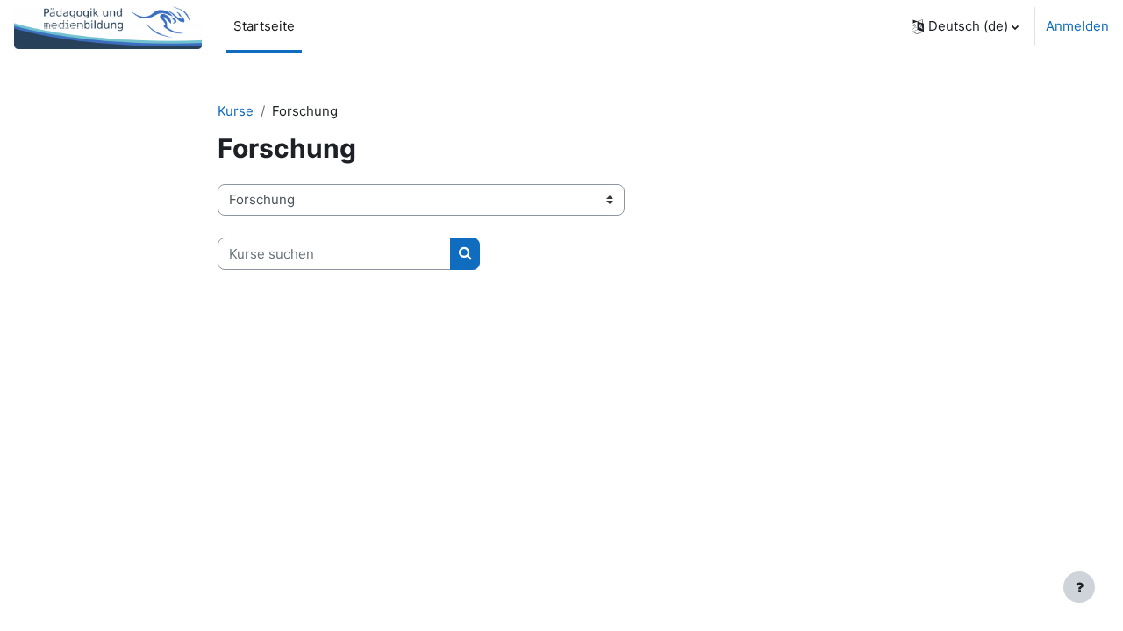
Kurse (236, 111)
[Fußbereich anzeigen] (1079, 587)
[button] (965, 26)
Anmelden (1077, 26)
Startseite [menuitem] (264, 26)
